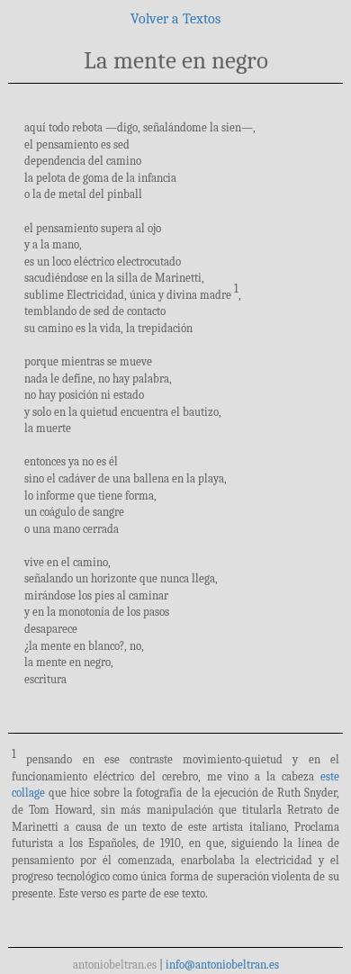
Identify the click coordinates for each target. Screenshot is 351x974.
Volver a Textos (175, 19)
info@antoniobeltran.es (222, 964)
